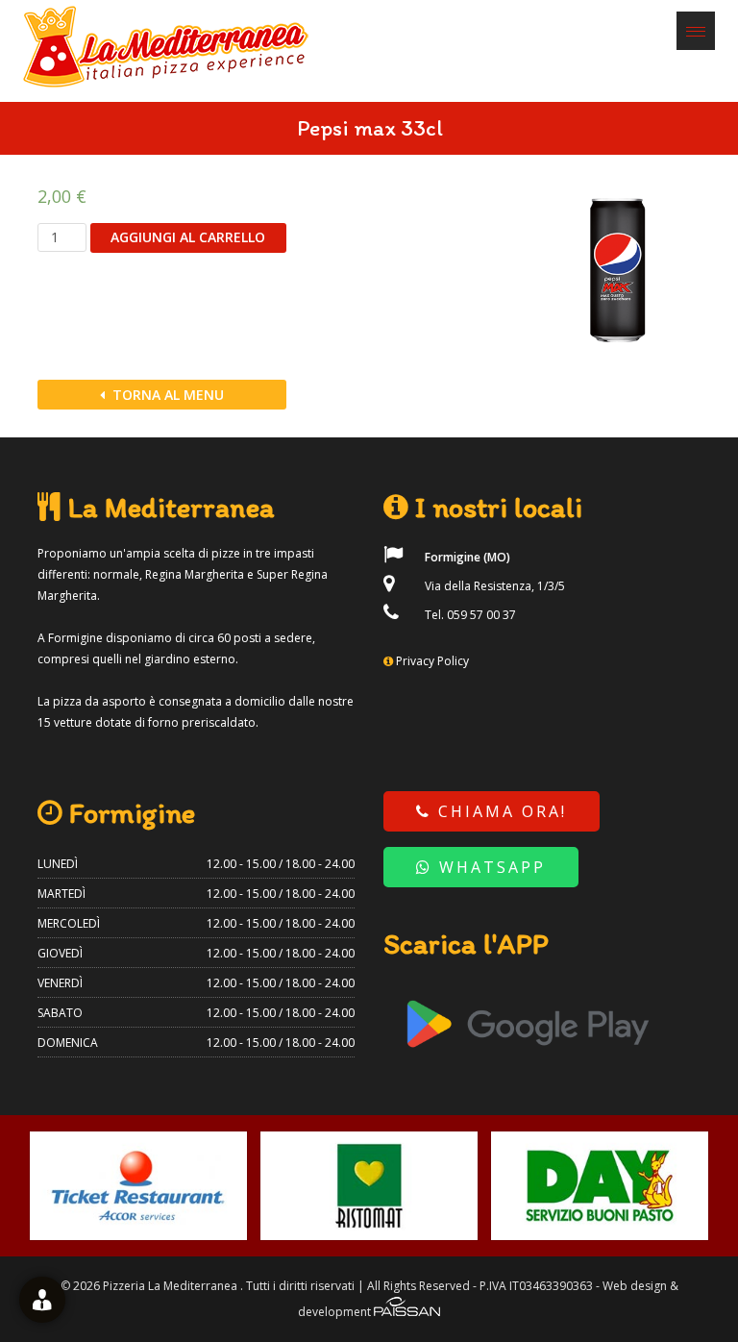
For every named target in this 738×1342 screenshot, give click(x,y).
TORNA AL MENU (166, 394)
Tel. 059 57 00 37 (469, 615)
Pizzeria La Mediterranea (170, 1286)
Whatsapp (489, 867)
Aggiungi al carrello (188, 237)
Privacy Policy (432, 661)
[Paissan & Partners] (407, 1312)
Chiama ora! (499, 811)
